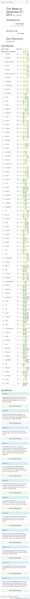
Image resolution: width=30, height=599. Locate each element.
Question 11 (5, 562)
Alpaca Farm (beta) (7, 2)
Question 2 (5, 411)
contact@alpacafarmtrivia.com (21, 598)
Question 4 (5, 443)
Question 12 (5, 578)
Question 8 (5, 513)
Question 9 (5, 530)
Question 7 (5, 497)
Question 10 (5, 547)
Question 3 (5, 428)
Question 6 (5, 480)
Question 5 (5, 463)
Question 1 (5, 394)
